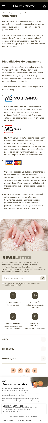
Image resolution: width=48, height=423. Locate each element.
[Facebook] (13, 370)
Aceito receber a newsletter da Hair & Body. (22, 284)
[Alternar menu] (3, 6)
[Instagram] (27, 370)
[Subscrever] (42, 278)
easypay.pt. (10, 89)
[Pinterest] (20, 370)
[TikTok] (34, 370)
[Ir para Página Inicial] (24, 6)
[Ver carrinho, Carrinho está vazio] (44, 6)
